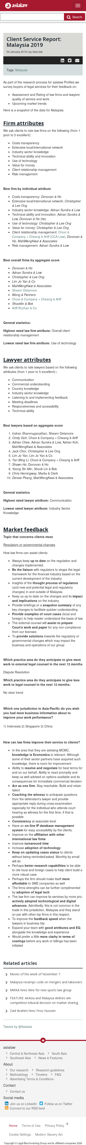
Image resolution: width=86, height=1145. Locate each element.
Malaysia (21, 70)
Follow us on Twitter (58, 1104)
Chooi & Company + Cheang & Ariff (37, 299)
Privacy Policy (54, 1125)
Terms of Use (31, 1125)
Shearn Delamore (24, 290)
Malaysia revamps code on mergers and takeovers (46, 982)
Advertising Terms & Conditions (32, 1079)
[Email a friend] (77, 60)
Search (76, 17)
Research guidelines (50, 1070)
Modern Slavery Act (49, 1134)
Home (13, 1125)
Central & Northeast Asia (27, 1053)
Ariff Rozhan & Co (24, 308)
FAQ (58, 1074)
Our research (19, 1070)
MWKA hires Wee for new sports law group (40, 990)
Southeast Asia (20, 1058)
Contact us (17, 1091)
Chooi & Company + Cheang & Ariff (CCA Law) (40, 234)
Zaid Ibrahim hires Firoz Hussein (33, 1011)
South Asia (59, 1053)
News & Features (50, 1058)
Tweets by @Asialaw (17, 1026)
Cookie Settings (20, 1134)
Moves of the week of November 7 (35, 974)
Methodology (19, 1074)
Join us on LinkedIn (23, 1104)
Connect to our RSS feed (27, 1108)
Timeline (41, 1074)
